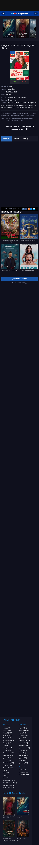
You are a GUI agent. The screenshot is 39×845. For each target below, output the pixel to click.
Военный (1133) (7, 733)
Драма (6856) (22, 738)
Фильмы (6, 725)
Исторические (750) (24, 740)
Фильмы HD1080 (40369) (10, 783)
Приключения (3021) (9, 753)
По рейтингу (22, 770)
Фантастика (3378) (8, 763)
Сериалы (22, 725)
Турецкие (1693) (23, 763)
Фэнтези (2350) (7, 765)
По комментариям (24, 775)
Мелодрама (9, 92)
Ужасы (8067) (7, 760)
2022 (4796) (6, 770)
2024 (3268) (6, 775)
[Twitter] (34, 209)
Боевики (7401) (7, 728)
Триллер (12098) (7, 758)
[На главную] (19, 13)
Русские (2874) (7, 750)
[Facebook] (26, 209)
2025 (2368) (6, 778)
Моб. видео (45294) (8, 785)
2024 (15, 92)
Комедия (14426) (8, 743)
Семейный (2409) (8, 755)
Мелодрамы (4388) (24, 730)
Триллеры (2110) (23, 750)
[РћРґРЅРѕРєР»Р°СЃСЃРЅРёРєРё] (29, 209)
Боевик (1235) (23, 728)
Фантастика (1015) (24, 755)
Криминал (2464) (23, 745)
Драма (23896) (7, 738)
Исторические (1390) (9, 740)
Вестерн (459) (7, 730)
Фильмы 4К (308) (8, 768)
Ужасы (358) (22, 753)
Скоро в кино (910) (8, 788)
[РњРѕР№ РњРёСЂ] (31, 209)
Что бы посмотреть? (9, 780)
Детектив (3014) (7, 735)
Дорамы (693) (23, 758)
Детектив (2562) (23, 735)
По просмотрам (23, 772)
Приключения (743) (24, 748)
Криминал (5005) (7, 745)
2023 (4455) (6, 773)
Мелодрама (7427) (8, 748)
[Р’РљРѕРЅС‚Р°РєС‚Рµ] (23, 209)
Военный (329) (23, 733)
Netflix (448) (22, 760)
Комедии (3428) (23, 743)
